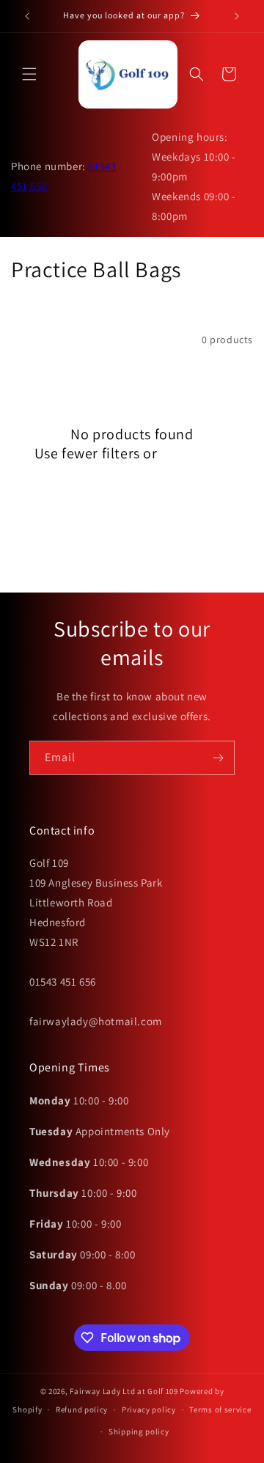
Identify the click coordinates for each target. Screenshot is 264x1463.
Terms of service (220, 1409)
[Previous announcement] (27, 16)
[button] (29, 74)
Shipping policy (139, 1431)
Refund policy (82, 1409)
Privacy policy (149, 1409)
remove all (195, 453)
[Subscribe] (218, 758)
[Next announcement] (237, 16)
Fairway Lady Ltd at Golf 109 (124, 1391)
